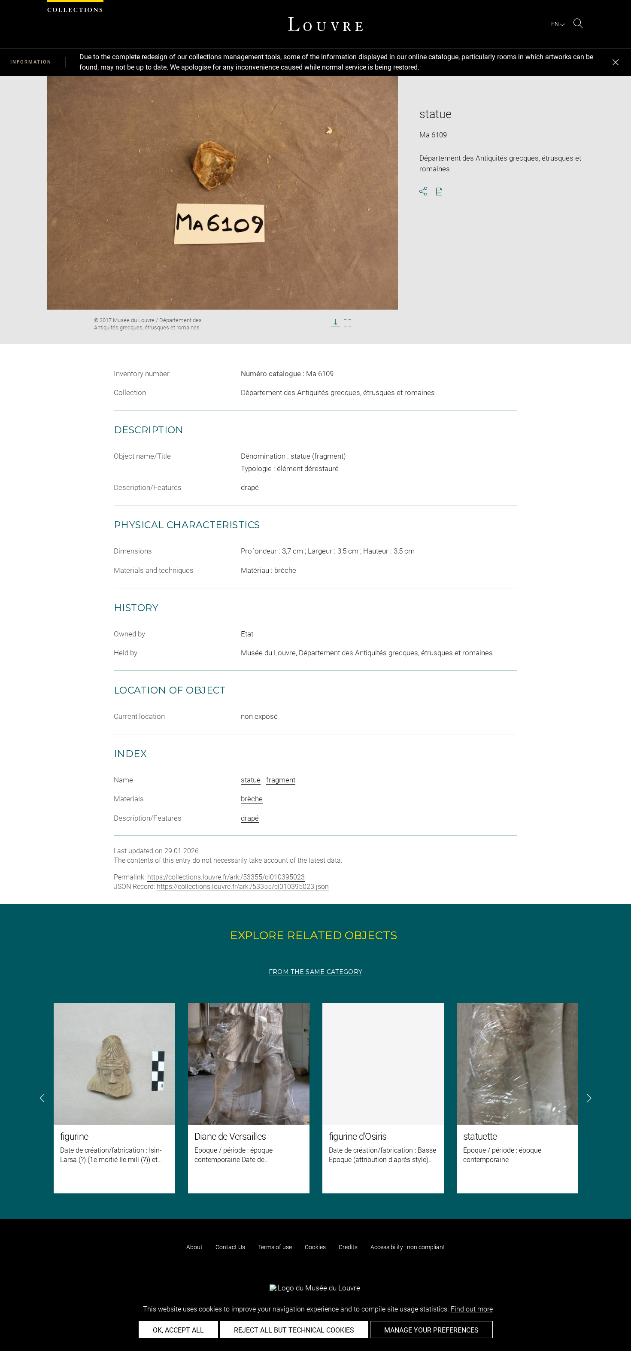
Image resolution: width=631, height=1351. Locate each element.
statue (251, 780)
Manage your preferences (431, 1330)
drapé (250, 818)
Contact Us (230, 1247)
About (194, 1247)
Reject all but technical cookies (294, 1330)
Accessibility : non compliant (407, 1247)
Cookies (315, 1247)
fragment (280, 780)
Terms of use (275, 1247)
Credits (348, 1247)
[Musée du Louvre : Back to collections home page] (325, 24)
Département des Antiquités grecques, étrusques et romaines (338, 392)
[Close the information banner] (615, 62)
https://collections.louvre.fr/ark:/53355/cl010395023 (226, 877)
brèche (252, 798)
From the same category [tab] (315, 972)
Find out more (472, 1309)
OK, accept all (178, 1330)
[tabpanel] (315, 1098)
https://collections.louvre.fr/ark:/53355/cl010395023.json (243, 886)
